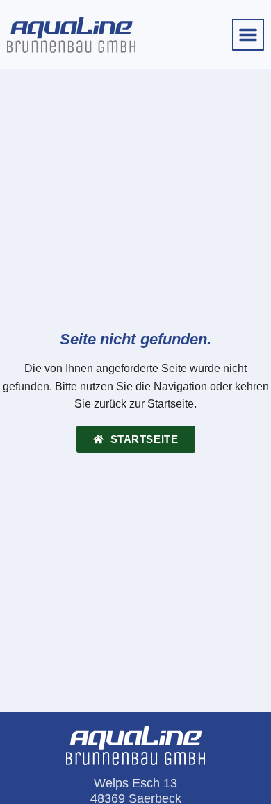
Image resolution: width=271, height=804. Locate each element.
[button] (248, 35)
